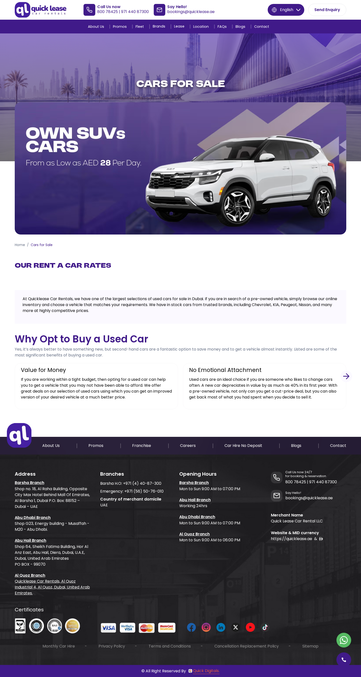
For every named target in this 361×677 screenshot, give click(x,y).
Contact (261, 26)
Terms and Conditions (170, 646)
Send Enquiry (327, 10)
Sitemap (310, 646)
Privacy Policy (111, 646)
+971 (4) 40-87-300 (142, 483)
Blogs (240, 26)
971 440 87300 (135, 12)
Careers (188, 445)
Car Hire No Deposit (243, 445)
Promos (120, 26)
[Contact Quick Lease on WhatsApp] (343, 640)
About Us (96, 26)
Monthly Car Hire (58, 646)
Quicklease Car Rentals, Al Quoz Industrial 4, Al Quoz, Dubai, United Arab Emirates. (52, 587)
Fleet (140, 26)
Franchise (141, 445)
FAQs (222, 26)
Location (201, 26)
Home (20, 244)
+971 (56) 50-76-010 (144, 491)
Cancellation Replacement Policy (246, 646)
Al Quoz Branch (30, 575)
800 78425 (107, 12)
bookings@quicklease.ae (191, 12)
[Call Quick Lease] (343, 659)
